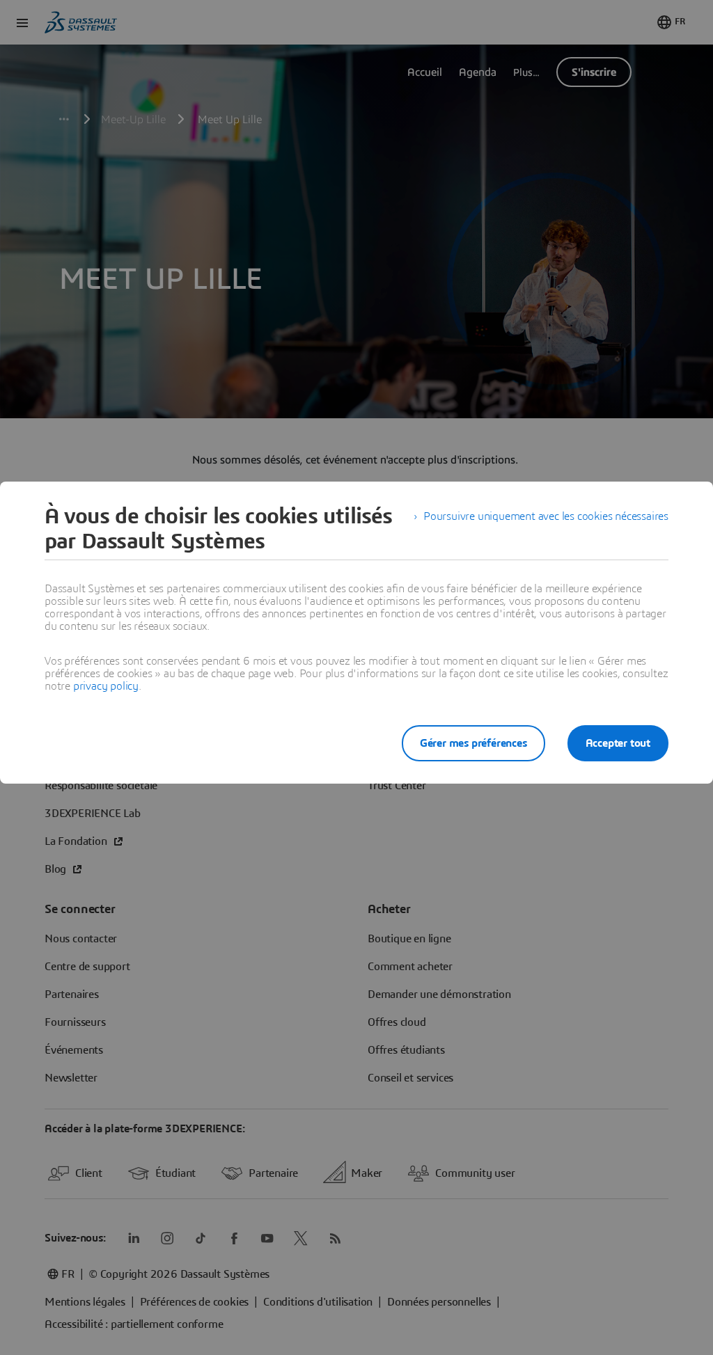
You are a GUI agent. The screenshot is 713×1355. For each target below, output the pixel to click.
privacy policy (106, 686)
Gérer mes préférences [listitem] (473, 743)
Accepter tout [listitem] (618, 743)
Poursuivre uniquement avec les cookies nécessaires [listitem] (545, 516)
